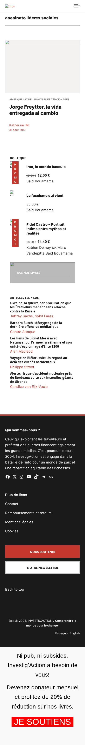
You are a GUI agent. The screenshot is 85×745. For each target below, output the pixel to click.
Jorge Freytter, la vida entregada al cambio (35, 110)
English (75, 633)
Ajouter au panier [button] (18, 178)
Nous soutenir (42, 552)
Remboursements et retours (28, 513)
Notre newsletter (42, 567)
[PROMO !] (12, 222)
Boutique (18, 158)
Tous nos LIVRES (27, 273)
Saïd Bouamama (40, 181)
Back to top (14, 589)
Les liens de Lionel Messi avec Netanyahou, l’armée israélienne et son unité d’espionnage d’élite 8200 (41, 342)
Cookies (11, 531)
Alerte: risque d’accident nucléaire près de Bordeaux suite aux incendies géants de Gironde (41, 378)
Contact (11, 504)
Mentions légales (19, 522)
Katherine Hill (19, 125)
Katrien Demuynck (41, 247)
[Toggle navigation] (77, 6)
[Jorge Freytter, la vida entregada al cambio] (42, 66)
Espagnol (61, 633)
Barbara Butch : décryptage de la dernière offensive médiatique (36, 325)
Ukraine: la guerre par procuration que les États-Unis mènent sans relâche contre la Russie (40, 307)
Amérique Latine (20, 99)
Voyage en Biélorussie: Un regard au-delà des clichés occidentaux (39, 360)
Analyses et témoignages (51, 99)
